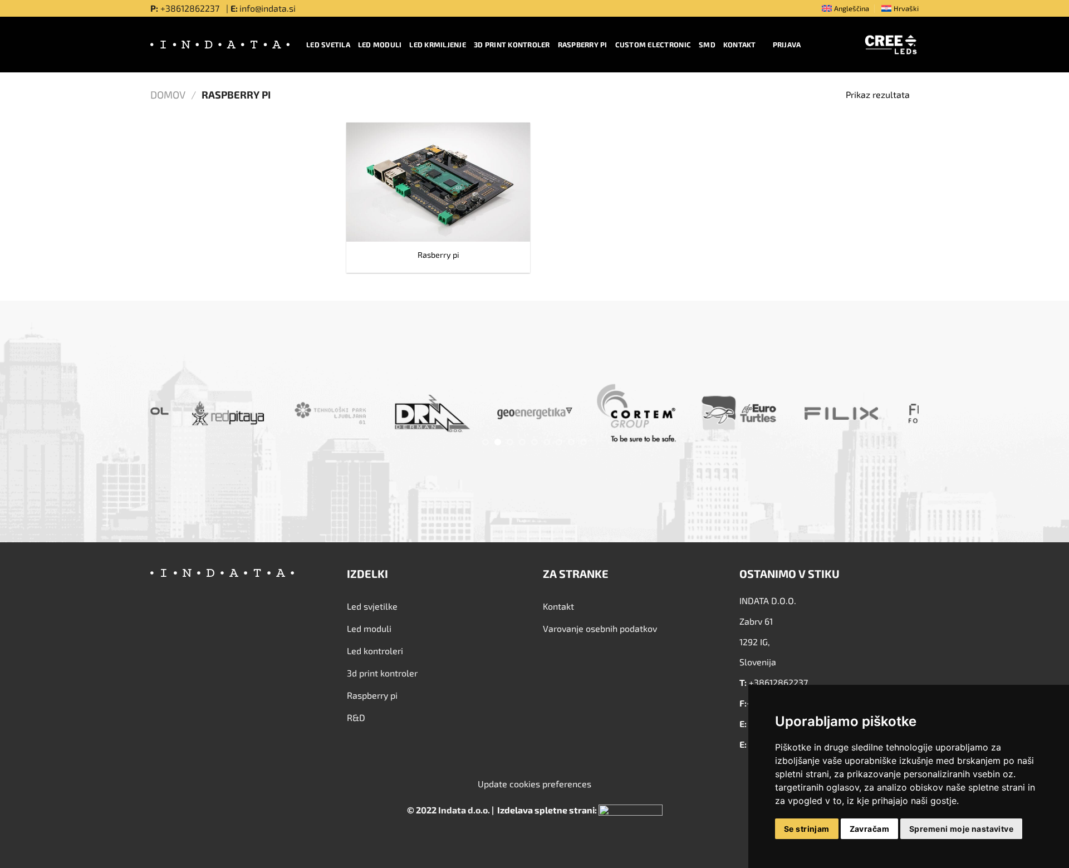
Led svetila (328, 44)
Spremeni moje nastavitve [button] (961, 828)
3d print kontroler (512, 44)
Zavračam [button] (869, 828)
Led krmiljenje (437, 44)
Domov (167, 95)
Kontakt (739, 44)
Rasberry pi (438, 254)
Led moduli (380, 44)
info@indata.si (267, 8)
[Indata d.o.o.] (220, 44)
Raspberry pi (582, 44)
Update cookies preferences (534, 783)
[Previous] (180, 415)
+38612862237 (191, 8)
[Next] (889, 415)
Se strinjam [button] (807, 828)
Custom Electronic (653, 44)
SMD (707, 44)
